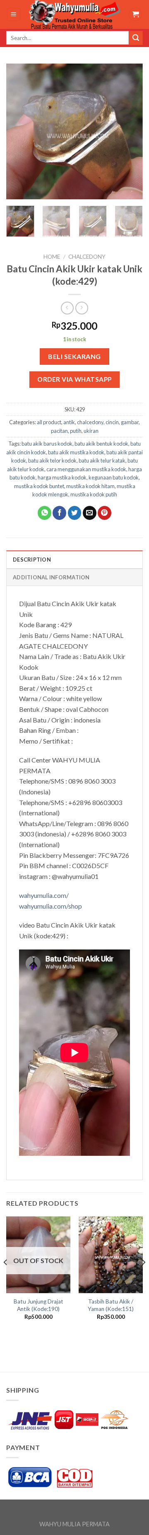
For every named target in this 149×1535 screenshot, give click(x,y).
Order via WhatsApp (74, 379)
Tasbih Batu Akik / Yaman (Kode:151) (111, 1305)
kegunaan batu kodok (114, 477)
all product (49, 422)
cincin (112, 422)
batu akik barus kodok (47, 443)
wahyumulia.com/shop (50, 906)
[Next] (129, 131)
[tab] (74, 559)
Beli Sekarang (74, 356)
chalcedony (87, 256)
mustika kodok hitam (90, 486)
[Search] (136, 38)
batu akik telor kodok (52, 460)
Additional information (51, 577)
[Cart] (135, 14)
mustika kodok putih (93, 494)
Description (32, 559)
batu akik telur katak (102, 460)
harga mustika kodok (62, 477)
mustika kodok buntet (39, 486)
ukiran (91, 430)
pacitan (59, 430)
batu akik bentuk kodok (101, 443)
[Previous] (19, 131)
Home (51, 256)
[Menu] (14, 14)
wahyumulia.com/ (44, 895)
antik (69, 422)
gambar (130, 422)
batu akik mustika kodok (76, 452)
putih (76, 430)
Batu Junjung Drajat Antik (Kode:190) (38, 1305)
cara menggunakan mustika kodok (86, 469)
